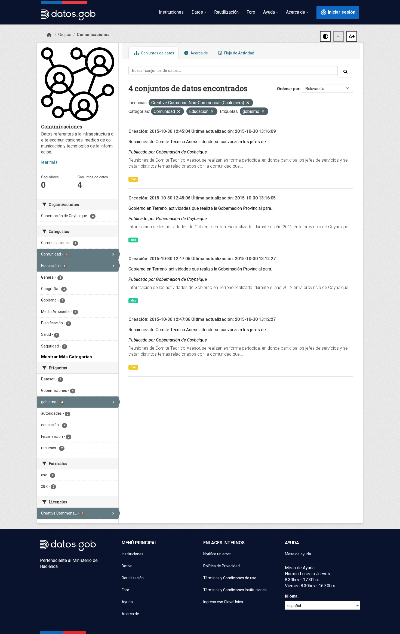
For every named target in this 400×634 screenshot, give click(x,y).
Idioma (291, 596)
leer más (49, 162)
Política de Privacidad (221, 566)
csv (133, 179)
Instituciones (171, 12)
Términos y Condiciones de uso (229, 578)
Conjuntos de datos (157, 53)
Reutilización (226, 12)
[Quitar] (247, 103)
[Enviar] (345, 71)
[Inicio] (49, 34)
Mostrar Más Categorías (66, 356)
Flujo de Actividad (238, 53)
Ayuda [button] (269, 12)
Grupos (64, 34)
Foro (251, 12)
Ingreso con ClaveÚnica (223, 602)
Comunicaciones (93, 34)
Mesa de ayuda (298, 554)
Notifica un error (217, 554)
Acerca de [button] (295, 12)
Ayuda (127, 602)
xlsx (133, 240)
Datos (127, 566)
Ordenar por (288, 88)
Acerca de (199, 53)
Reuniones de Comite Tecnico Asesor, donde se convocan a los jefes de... (198, 141)
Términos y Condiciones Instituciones (235, 590)
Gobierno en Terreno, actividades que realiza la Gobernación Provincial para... (200, 208)
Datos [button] (197, 12)
